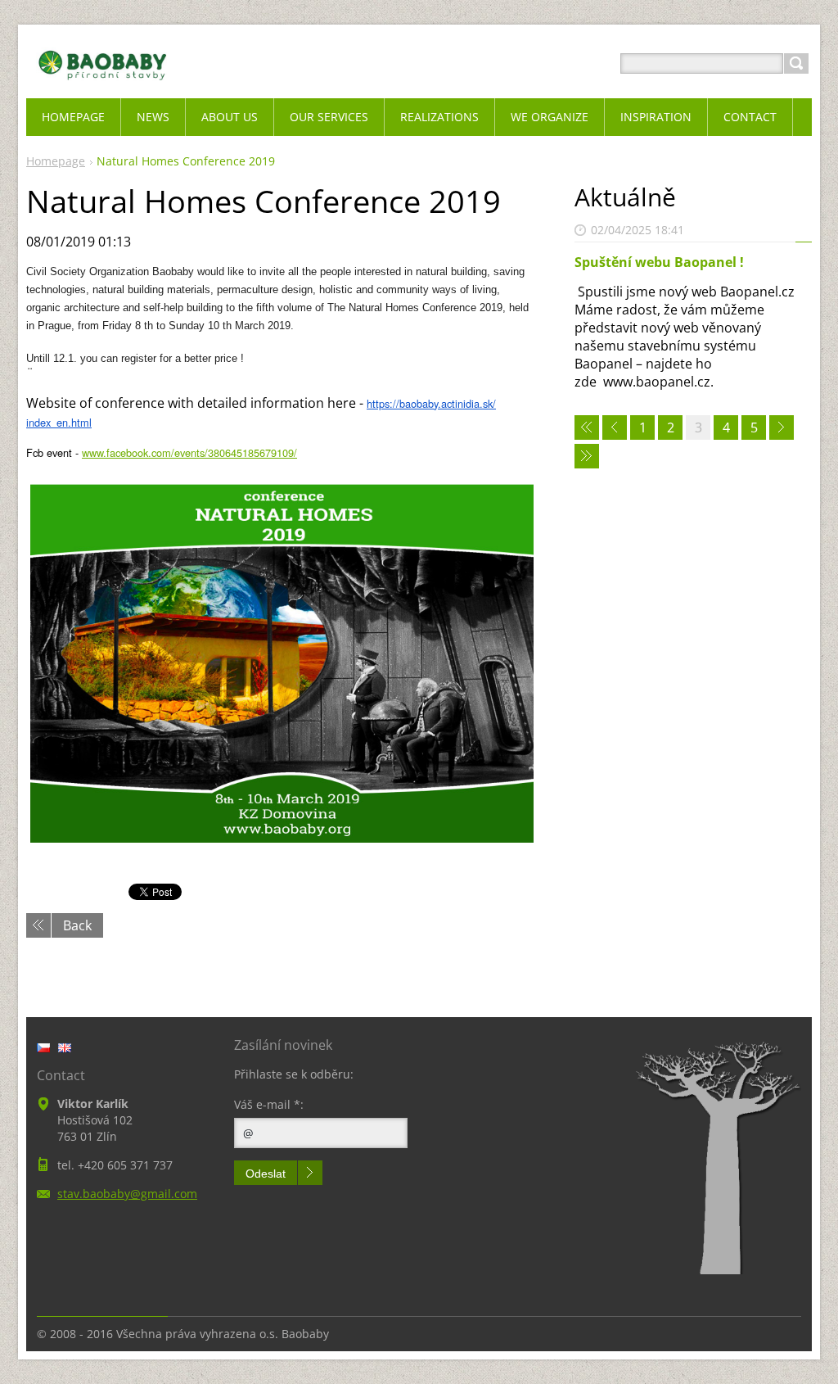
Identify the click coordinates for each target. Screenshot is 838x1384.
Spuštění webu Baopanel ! (659, 262)
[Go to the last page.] (586, 456)
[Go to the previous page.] (614, 427)
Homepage (55, 161)
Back (77, 925)
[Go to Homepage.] (102, 83)
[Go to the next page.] (781, 427)
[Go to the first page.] (586, 427)
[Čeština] (43, 1047)
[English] (64, 1047)
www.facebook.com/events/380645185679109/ (189, 452)
